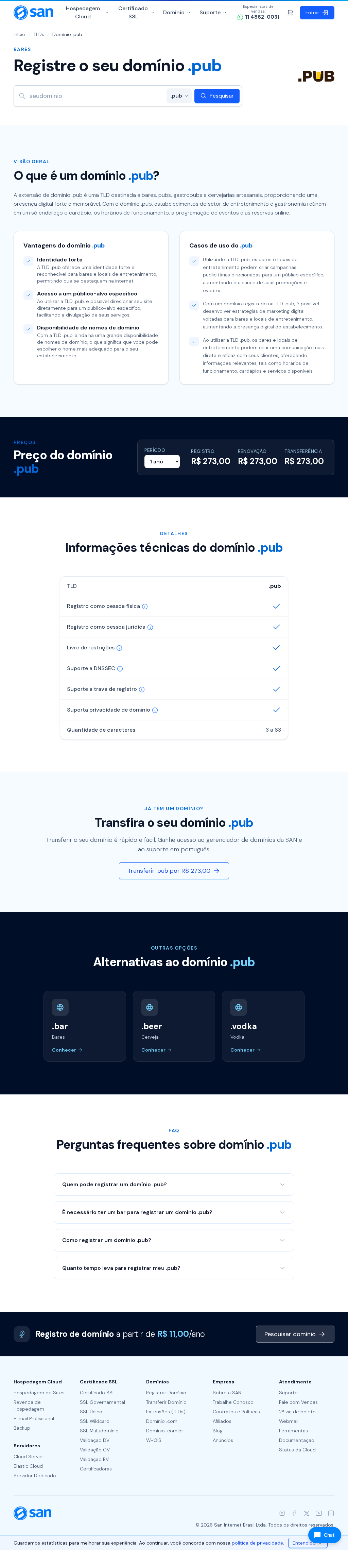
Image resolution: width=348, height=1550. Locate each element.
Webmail (288, 1421)
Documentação (296, 1440)
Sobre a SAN (227, 1393)
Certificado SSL (133, 12)
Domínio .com (161, 1421)
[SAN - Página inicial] (33, 12)
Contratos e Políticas (236, 1412)
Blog (218, 1431)
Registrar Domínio (166, 1393)
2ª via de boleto (297, 1412)
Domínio (174, 12)
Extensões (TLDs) (166, 1412)
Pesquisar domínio (290, 1334)
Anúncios (223, 1440)
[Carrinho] (290, 12)
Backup (22, 1428)
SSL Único (91, 1412)
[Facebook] (294, 1513)
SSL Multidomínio (99, 1431)
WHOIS (153, 1440)
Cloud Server (28, 1456)
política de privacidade (257, 1543)
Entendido (304, 1543)
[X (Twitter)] (306, 1513)
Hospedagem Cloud (83, 12)
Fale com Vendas (298, 1402)
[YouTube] (318, 1513)
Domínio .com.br (164, 1431)
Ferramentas (293, 1431)
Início (19, 34)
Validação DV (94, 1440)
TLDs (38, 34)
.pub (176, 95)
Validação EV (94, 1459)
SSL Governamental (102, 1402)
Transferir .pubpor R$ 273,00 (168, 871)
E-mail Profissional (34, 1418)
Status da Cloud (297, 1450)
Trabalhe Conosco (233, 1402)
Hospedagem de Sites (39, 1393)
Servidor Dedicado (35, 1475)
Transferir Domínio (166, 1402)
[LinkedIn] (331, 1513)
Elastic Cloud (28, 1466)
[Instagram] (282, 1513)
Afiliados (222, 1421)
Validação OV (95, 1450)
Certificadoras (96, 1469)
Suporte (210, 12)
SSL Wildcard (94, 1421)
